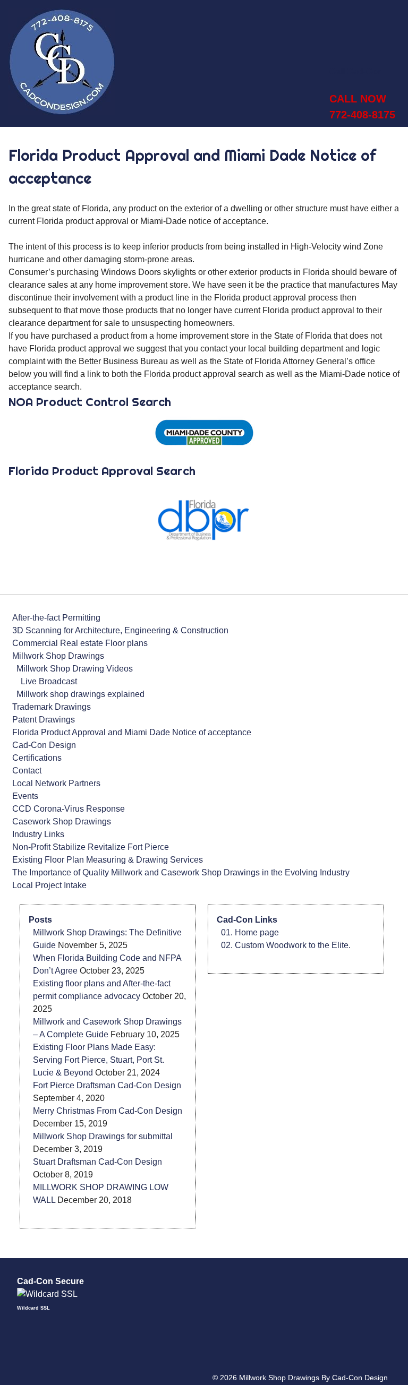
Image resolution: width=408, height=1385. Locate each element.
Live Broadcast (49, 681)
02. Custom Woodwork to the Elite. (286, 945)
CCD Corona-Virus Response (68, 808)
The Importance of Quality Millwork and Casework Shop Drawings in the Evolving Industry (181, 872)
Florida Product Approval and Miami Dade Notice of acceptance (131, 732)
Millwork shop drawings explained (80, 694)
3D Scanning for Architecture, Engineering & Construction (120, 630)
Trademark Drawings (51, 706)
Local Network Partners (56, 783)
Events (25, 796)
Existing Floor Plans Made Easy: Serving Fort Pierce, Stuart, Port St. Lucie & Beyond (98, 1060)
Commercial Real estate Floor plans (80, 643)
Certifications (37, 757)
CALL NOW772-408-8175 (362, 107)
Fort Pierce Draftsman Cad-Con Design (107, 1085)
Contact (26, 770)
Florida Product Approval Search (103, 470)
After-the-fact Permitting (56, 617)
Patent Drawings (43, 719)
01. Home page (250, 932)
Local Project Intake (49, 885)
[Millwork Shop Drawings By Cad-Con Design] (61, 111)
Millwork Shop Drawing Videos (74, 668)
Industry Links (38, 834)
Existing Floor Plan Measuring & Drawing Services (107, 859)
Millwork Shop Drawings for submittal (103, 1136)
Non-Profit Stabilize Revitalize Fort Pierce (90, 846)
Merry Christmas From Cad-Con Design (107, 1110)
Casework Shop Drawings (61, 821)
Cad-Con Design (44, 745)
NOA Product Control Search (89, 401)
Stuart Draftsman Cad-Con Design (97, 1161)
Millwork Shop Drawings (58, 655)
